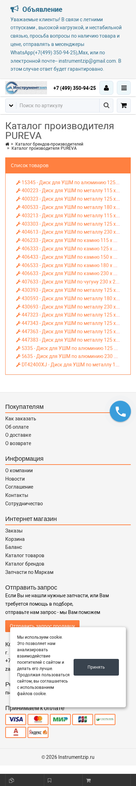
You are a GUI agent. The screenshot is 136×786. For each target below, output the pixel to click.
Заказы (14, 531)
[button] (120, 411)
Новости (15, 479)
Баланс (13, 547)
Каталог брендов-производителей (49, 144)
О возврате (18, 443)
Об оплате (17, 427)
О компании (19, 470)
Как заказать (20, 418)
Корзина (15, 539)
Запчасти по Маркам (29, 572)
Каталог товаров (24, 555)
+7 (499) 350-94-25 (74, 88)
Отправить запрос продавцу (42, 626)
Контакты (16, 495)
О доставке (18, 435)
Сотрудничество (24, 503)
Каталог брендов (24, 564)
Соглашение (19, 487)
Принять (96, 667)
